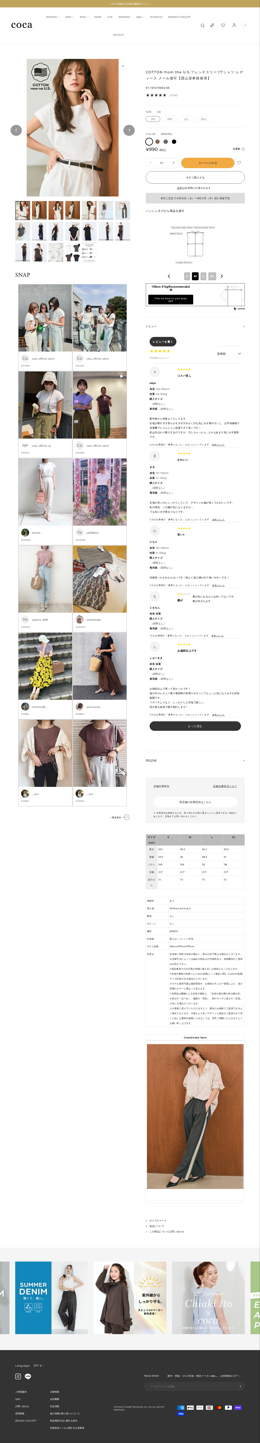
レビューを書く (163, 341)
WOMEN (51, 16)
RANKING (124, 16)
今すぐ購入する (195, 177)
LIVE (110, 16)
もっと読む (195, 726)
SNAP (97, 16)
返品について (156, 1226)
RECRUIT (118, 34)
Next (129, 130)
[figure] (169, 276)
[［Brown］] (157, 141)
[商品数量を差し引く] (173, 163)
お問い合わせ (22, 1406)
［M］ (169, 118)
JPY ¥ (37, 1365)
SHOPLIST (156, 16)
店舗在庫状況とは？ (225, 786)
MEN (68, 16)
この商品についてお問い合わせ (166, 1231)
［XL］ (203, 118)
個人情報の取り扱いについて (65, 1413)
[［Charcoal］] (165, 141)
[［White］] (149, 141)
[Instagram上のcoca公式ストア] (18, 1378)
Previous (16, 130)
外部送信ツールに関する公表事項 (67, 1427)
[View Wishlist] (226, 25)
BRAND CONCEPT (179, 16)
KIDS (83, 16)
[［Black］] (174, 141)
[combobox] (195, 276)
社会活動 (54, 1406)
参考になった (218, 445)
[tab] (22, 210)
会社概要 (54, 1399)
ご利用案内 (21, 1391)
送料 (179, 187)
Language (22, 1365)
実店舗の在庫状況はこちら (195, 802)
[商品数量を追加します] (150, 163)
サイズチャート (158, 1220)
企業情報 (54, 1391)
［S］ (153, 118)
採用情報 (19, 1413)
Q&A (139, 16)
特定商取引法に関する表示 (63, 1420)
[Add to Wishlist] (240, 163)
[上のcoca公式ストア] (28, 1378)
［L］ (186, 118)
